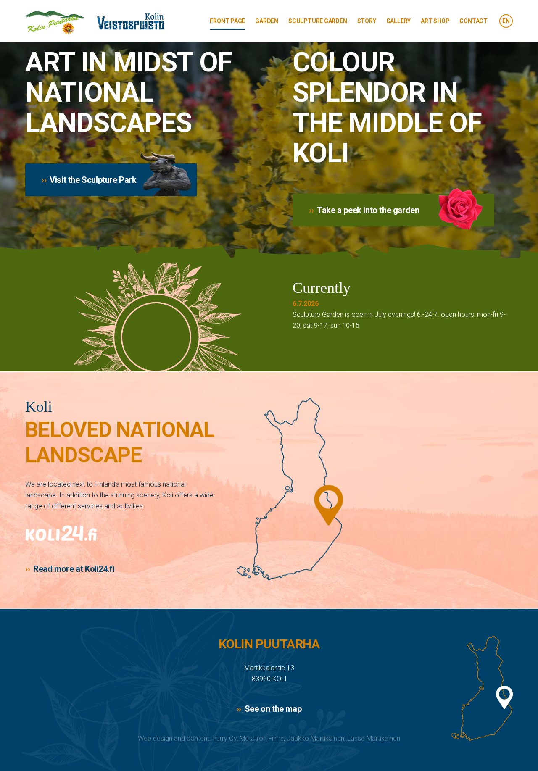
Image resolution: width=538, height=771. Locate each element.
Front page (227, 21)
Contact (473, 21)
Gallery (398, 21)
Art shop (435, 21)
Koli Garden (94, 22)
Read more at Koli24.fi (73, 569)
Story (366, 21)
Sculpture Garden (317, 21)
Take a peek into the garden (368, 210)
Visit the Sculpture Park (93, 180)
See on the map (273, 709)
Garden (266, 21)
